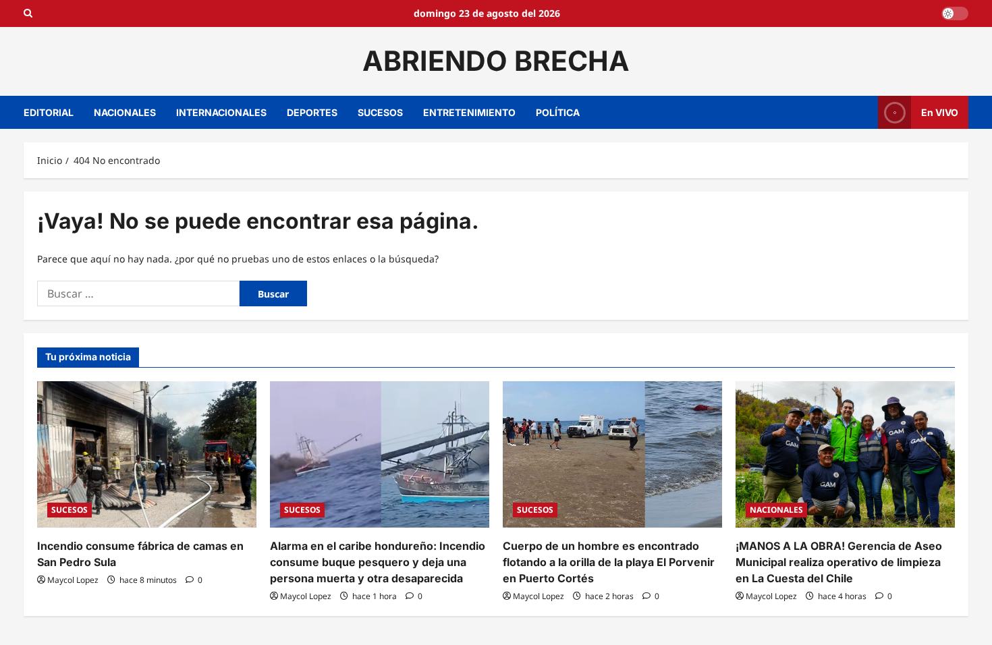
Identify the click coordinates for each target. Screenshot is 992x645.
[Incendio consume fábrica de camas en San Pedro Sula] (146, 454)
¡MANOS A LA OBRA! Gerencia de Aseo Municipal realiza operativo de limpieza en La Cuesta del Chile (839, 562)
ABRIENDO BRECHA (496, 61)
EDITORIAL (49, 112)
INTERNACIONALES (221, 112)
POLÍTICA (558, 112)
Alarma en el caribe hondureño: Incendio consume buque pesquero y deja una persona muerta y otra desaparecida (377, 562)
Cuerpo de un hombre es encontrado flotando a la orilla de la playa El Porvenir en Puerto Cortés (609, 562)
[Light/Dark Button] (954, 13)
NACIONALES (125, 112)
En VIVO (939, 111)
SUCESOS (380, 112)
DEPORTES (312, 112)
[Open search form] (28, 13)
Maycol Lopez (73, 580)
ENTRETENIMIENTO (469, 112)
